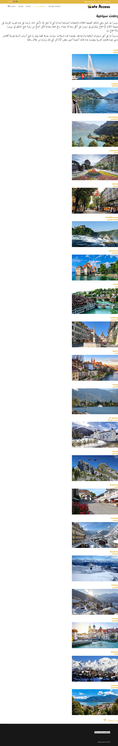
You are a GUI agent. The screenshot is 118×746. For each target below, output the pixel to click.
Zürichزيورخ (115, 185)
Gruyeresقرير (114, 486)
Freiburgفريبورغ (114, 319)
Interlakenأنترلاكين (113, 118)
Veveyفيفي (115, 385)
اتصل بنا (12, 6)
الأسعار (20, 6)
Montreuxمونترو (113, 252)
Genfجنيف (115, 51)
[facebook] (10, 2)
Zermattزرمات (114, 519)
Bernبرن (116, 285)
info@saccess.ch (91, 1)
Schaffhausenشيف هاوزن (111, 218)
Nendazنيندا (114, 653)
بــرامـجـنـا (112, 720)
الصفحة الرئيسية (54, 6)
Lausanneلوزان (113, 151)
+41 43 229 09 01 (105, 1)
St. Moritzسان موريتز (113, 419)
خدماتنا (28, 6)
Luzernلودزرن (115, 619)
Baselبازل (115, 352)
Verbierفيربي (114, 586)
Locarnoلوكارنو (114, 686)
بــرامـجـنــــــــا (40, 6)
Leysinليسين (115, 452)
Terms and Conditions (102, 732)
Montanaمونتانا (114, 553)
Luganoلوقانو (114, 85)
